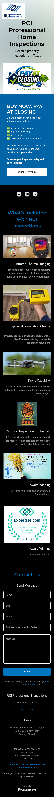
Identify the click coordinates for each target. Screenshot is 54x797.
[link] (13, 4)
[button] (50, 4)
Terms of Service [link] (28, 684)
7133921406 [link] (27, 709)
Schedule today (27, 172)
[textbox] (27, 594)
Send (27, 672)
